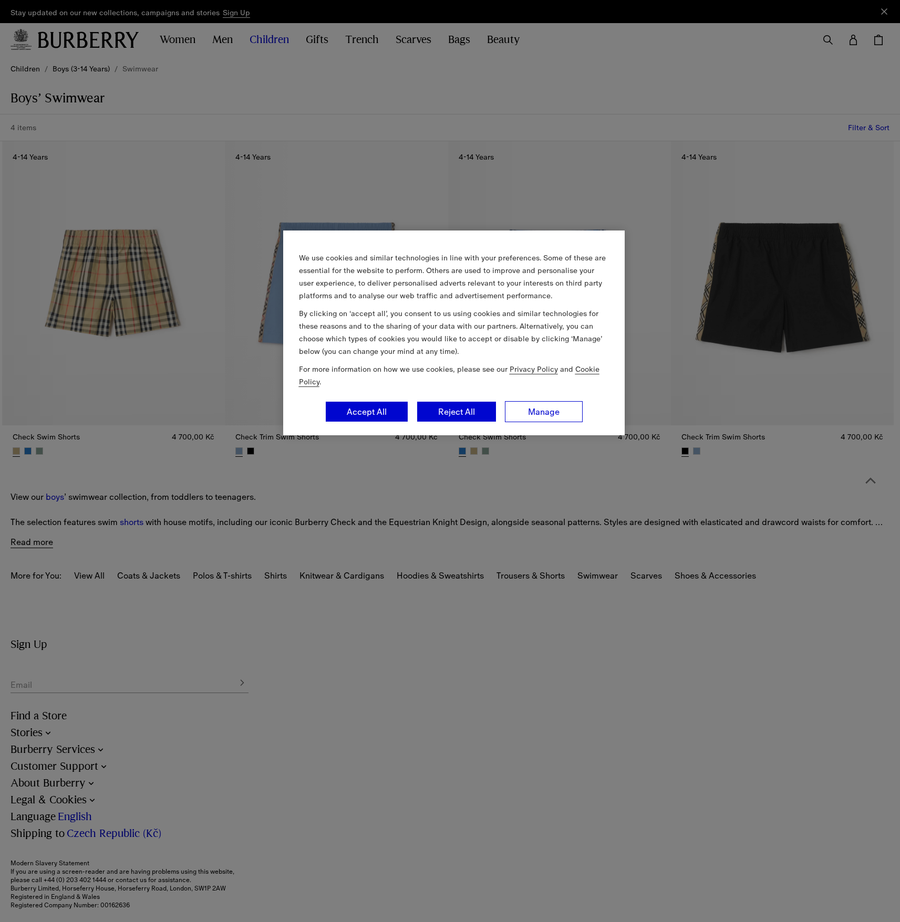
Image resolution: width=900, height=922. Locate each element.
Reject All (456, 411)
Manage (544, 411)
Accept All (367, 411)
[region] (454, 332)
